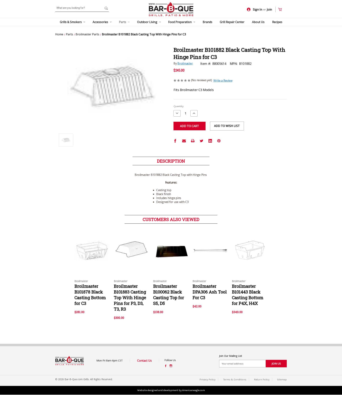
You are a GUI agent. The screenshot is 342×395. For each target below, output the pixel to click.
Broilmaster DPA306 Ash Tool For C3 (210, 291)
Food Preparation (180, 22)
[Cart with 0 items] (281, 9)
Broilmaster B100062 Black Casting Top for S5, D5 (168, 294)
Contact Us (144, 361)
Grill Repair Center (232, 22)
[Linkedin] (210, 141)
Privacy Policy (208, 379)
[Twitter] (201, 141)
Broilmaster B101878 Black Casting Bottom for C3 (90, 294)
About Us (258, 22)
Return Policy (262, 379)
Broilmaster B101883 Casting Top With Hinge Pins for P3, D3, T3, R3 (130, 297)
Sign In (257, 9)
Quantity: (178, 106)
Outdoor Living (147, 22)
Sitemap (282, 379)
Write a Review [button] (222, 80)
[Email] (184, 141)
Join (269, 9)
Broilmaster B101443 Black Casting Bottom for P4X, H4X (247, 294)
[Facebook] (175, 141)
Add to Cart (92, 254)
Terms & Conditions (234, 379)
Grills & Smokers (71, 22)
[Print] (193, 141)
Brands (207, 22)
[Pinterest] (219, 141)
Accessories (100, 22)
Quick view (92, 247)
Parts (122, 22)
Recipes (277, 22)
